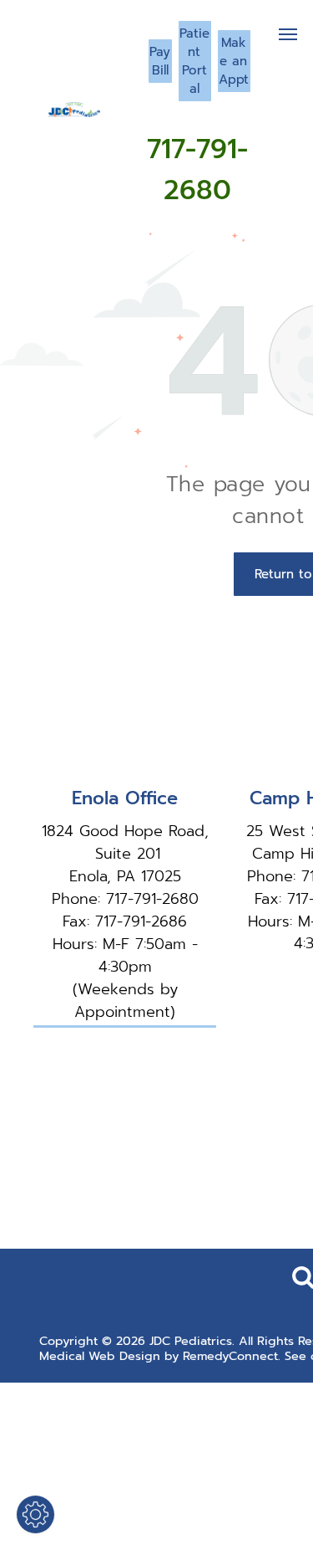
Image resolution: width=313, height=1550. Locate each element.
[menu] (288, 34)
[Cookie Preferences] (35, 1514)
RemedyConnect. (231, 1356)
